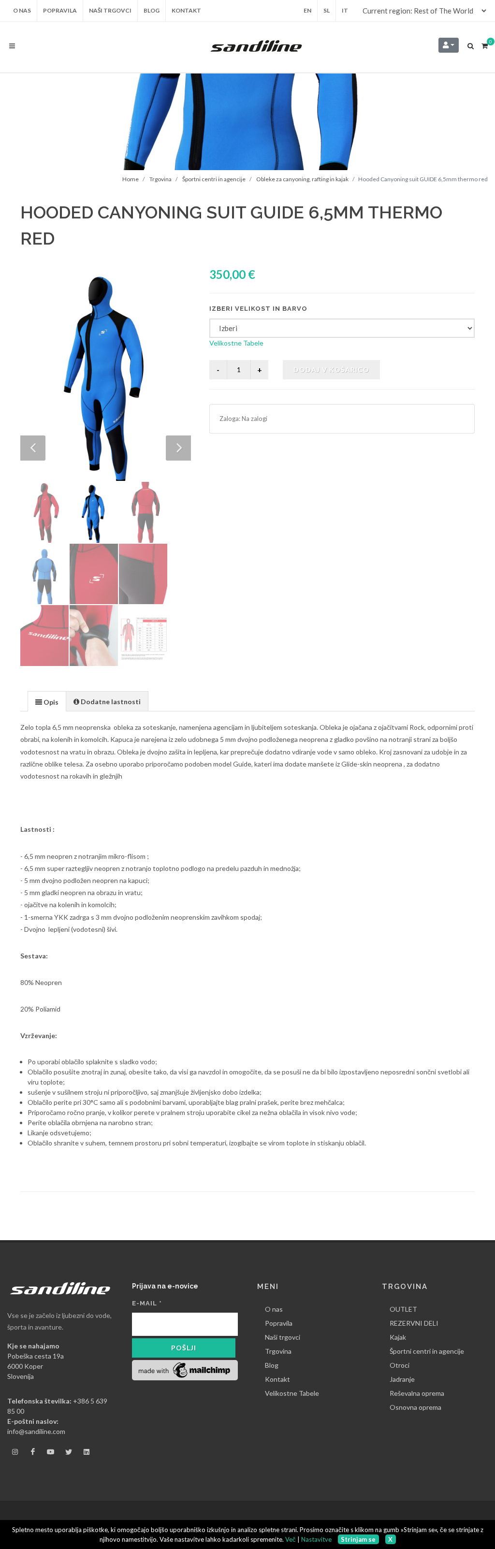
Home (130, 179)
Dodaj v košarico (331, 369)
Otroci (399, 1365)
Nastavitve (316, 1539)
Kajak (398, 1337)
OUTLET (403, 1309)
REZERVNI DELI (414, 1323)
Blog (271, 1365)
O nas (274, 1309)
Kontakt (277, 1379)
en (307, 10)
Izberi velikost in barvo (258, 308)
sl (326, 10)
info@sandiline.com (36, 1431)
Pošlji (183, 1348)
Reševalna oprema (417, 1393)
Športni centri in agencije (214, 179)
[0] (484, 44)
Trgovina (160, 179)
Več (290, 1539)
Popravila (278, 1323)
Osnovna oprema (415, 1407)
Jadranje (402, 1379)
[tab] (47, 701)
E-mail (147, 1303)
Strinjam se (358, 1539)
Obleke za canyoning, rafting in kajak (302, 179)
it (345, 10)
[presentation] (47, 701)
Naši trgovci (282, 1337)
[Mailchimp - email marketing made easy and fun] (185, 1369)
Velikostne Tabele (236, 343)
